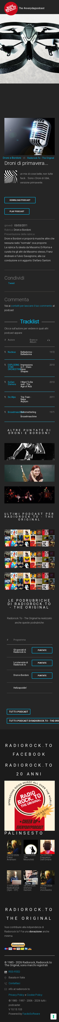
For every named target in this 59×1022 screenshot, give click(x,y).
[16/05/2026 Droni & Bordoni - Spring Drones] (29, 473)
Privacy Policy (16, 994)
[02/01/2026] (29, 538)
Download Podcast (20, 200)
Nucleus (12, 352)
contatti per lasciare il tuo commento (31, 305)
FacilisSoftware (31, 1013)
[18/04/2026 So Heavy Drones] (29, 494)
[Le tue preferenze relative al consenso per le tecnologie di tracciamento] (53, 1016)
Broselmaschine (16, 412)
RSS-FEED (14, 971)
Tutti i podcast (18, 711)
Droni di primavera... (26, 163)
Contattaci (14, 983)
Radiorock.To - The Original (40, 158)
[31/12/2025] (29, 581)
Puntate (42, 650)
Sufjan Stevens (12, 383)
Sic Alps (12, 397)
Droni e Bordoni (12, 157)
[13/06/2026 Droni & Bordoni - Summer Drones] (29, 451)
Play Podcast (17, 211)
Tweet (11, 283)
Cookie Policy (34, 994)
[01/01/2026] (29, 559)
